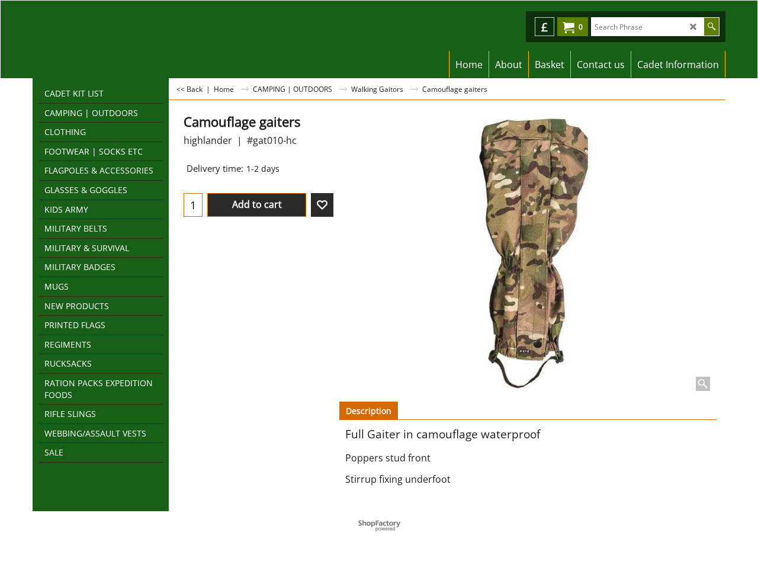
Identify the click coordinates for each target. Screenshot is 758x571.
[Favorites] (322, 205)
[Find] (711, 27)
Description (368, 410)
